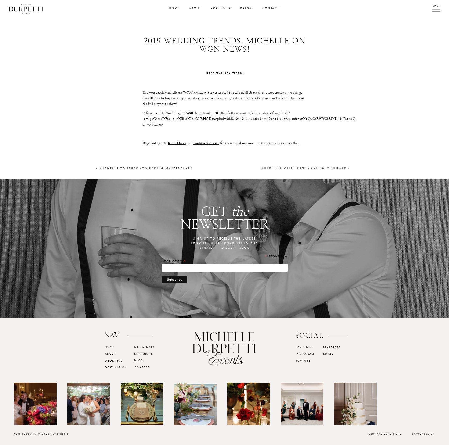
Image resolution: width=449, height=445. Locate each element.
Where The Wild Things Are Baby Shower (304, 168)
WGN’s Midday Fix (197, 92)
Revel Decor (177, 142)
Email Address (173, 261)
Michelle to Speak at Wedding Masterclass (146, 168)
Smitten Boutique (206, 142)
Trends (238, 73)
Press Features (218, 73)
